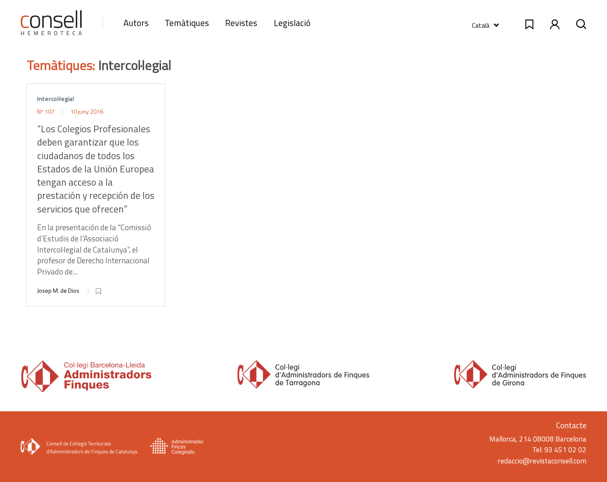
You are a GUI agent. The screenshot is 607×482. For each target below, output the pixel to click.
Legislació (292, 22)
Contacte (571, 425)
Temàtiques (187, 22)
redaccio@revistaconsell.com (542, 460)
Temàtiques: (62, 65)
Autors (136, 22)
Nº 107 (46, 111)
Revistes (241, 22)
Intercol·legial (55, 98)
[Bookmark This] (99, 289)
